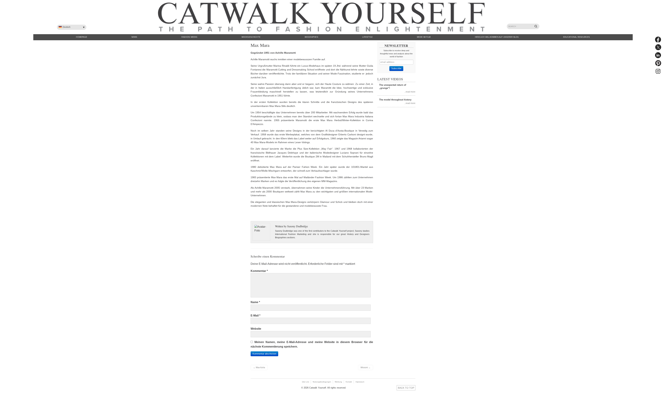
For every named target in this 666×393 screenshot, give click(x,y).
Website (256, 328)
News (134, 37)
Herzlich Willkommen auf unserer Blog (497, 37)
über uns (305, 382)
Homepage (81, 37)
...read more (409, 92)
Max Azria (259, 367)
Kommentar (259, 270)
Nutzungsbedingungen (322, 382)
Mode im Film (424, 37)
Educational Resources (576, 37)
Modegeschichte (251, 37)
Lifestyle (367, 37)
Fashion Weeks (189, 37)
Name (255, 302)
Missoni (365, 367)
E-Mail (255, 315)
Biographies (311, 37)
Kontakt (349, 382)
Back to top (406, 387)
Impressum (360, 382)
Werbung (338, 382)
